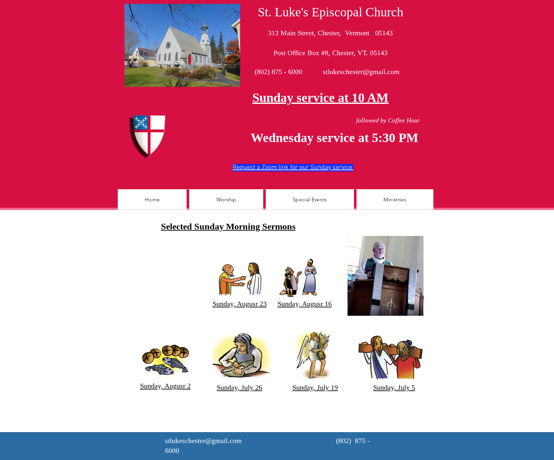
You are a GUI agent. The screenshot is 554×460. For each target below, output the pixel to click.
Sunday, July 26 (239, 387)
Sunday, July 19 (315, 387)
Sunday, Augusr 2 (165, 386)
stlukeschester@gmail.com (361, 72)
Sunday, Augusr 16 (305, 304)
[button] (226, 199)
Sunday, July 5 (394, 387)
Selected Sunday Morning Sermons (228, 226)
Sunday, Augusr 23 (240, 304)
